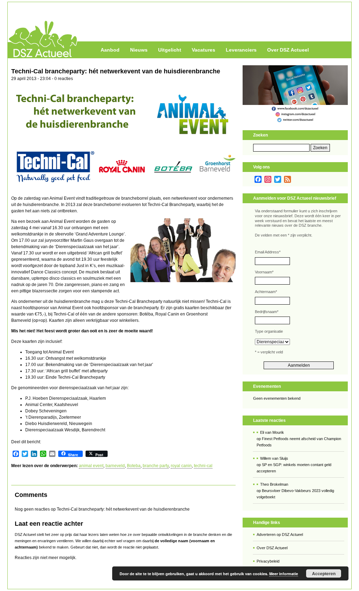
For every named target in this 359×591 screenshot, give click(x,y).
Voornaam (264, 272)
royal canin (181, 465)
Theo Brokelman (274, 484)
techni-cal (203, 465)
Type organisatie (269, 331)
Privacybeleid (268, 561)
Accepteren (324, 573)
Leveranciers (241, 50)
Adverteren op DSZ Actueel (280, 534)
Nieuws (139, 50)
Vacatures (203, 50)
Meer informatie (283, 573)
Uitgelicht (169, 50)
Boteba (134, 465)
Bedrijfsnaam (266, 312)
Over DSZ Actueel (288, 50)
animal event (91, 465)
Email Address (267, 252)
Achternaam (266, 292)
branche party (156, 465)
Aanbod (110, 50)
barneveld (115, 465)
